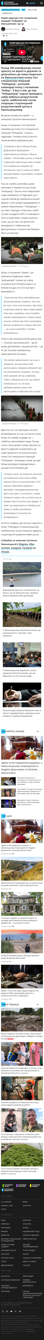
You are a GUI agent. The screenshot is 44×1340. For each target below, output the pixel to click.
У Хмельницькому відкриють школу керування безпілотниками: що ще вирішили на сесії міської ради (19, 673)
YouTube (5, 547)
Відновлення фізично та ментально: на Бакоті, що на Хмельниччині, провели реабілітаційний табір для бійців (21, 593)
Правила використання (29, 1281)
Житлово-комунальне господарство (11, 1240)
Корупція (27, 1220)
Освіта (26, 1228)
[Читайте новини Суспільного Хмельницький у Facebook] (2, 1311)
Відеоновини (7, 1265)
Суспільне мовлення (10, 1280)
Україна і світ (7, 1206)
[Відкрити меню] (42, 3)
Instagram (15, 547)
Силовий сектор (7, 13)
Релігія (26, 1254)
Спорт (3, 1209)
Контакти (5, 1276)
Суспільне (30, 1329)
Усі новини (6, 1202)
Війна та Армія (32, 10)
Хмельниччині (14, 77)
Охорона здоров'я (31, 1235)
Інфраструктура (30, 1239)
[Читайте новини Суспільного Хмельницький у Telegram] (20, 1311)
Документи (28, 1286)
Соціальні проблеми (32, 1258)
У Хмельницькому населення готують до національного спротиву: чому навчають (22, 633)
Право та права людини (8, 1246)
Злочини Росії (7, 1258)
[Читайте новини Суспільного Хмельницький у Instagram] (7, 1311)
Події (3, 1220)
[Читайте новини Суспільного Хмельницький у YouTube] (11, 1311)
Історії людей (29, 1250)
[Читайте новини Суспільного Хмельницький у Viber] (15, 1311)
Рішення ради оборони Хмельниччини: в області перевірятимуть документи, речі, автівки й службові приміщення (22, 713)
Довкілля (5, 1235)
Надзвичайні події (31, 1231)
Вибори (4, 1231)
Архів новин (28, 1276)
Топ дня (26, 1265)
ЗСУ (23, 10)
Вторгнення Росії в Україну (10, 10)
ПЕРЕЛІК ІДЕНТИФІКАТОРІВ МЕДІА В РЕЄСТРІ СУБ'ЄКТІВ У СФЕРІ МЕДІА (33, 1294)
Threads (5, 551)
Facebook (27, 547)
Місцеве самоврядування (30, 1246)
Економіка (6, 1228)
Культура (27, 1206)
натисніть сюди (31, 1331)
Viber (31, 544)
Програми (5, 1291)
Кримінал (5, 1224)
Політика (5, 1254)
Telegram (23, 544)
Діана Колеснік (32, 29)
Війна (25, 1202)
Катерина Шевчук (13, 29)
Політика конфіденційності (9, 1287)
